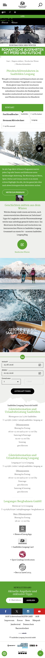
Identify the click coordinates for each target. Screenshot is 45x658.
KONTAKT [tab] (9, 107)
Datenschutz (28, 624)
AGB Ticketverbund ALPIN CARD (19, 616)
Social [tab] (5, 22)
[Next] (41, 649)
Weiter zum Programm (15, 192)
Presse (20, 620)
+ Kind (29, 381)
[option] (22, 649)
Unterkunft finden (22, 391)
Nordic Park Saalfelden (22, 266)
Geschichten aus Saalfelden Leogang (22, 331)
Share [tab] (15, 22)
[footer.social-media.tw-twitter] (17, 611)
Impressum (9, 620)
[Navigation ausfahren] (5, 5)
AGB (37, 616)
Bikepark (36, 620)
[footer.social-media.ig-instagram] (28, 611)
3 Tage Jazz (22, 297)
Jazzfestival (15, 624)
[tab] (40, 5)
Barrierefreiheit (22, 628)
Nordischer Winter (22, 252)
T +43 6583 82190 (8, 509)
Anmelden (31, 600)
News (27, 620)
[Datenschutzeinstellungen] (4, 653)
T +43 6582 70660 (10, 420)
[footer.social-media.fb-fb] (5, 611)
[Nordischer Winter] (22, 244)
